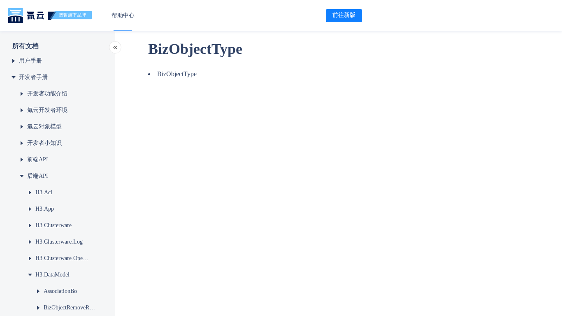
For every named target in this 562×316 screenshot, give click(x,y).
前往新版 (343, 15)
